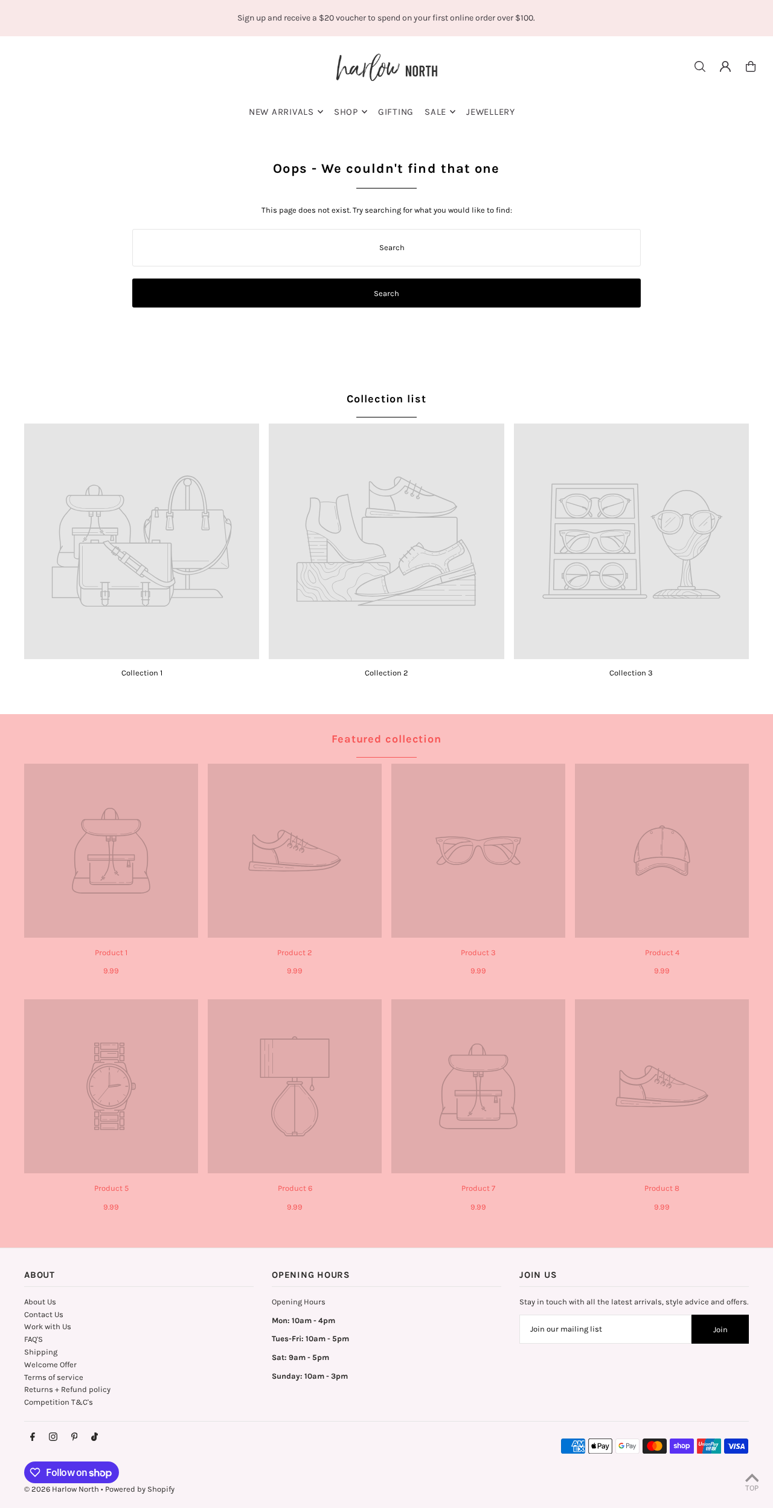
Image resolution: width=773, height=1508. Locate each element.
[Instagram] (53, 1437)
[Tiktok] (94, 1437)
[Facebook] (32, 1437)
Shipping (40, 1351)
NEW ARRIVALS (281, 111)
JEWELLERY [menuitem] (490, 111)
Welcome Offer (50, 1364)
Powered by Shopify (140, 1489)
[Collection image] (141, 541)
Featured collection (386, 739)
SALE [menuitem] (435, 111)
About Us (40, 1301)
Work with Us (47, 1326)
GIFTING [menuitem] (396, 111)
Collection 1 (141, 672)
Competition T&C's (58, 1401)
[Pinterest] (74, 1437)
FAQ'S (33, 1339)
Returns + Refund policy (67, 1389)
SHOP (346, 111)
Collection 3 (631, 672)
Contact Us (43, 1314)
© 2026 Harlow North (61, 1489)
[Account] (725, 66)
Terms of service (53, 1377)
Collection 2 (386, 672)
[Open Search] (699, 66)
